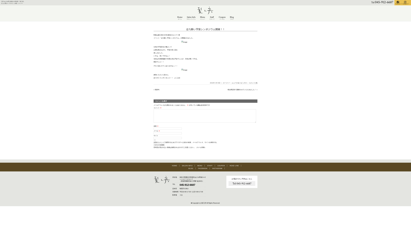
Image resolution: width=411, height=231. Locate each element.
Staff (211, 18)
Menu (202, 18)
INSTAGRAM (217, 168)
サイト (156, 135)
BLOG (190, 168)
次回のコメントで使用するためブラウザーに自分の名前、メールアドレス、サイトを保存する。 (186, 142)
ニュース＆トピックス (239, 83)
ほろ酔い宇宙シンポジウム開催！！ (205, 29)
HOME (174, 166)
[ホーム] (205, 14)
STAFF (210, 166)
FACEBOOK (202, 168)
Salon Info (191, 18)
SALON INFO (187, 166)
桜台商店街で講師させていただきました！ (242, 89)
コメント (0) (253, 83)
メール (157, 131)
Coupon (222, 18)
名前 (156, 126)
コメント (158, 108)
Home (179, 18)
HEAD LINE (234, 166)
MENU (199, 166)
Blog (232, 18)
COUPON (221, 166)
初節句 (157, 89)
